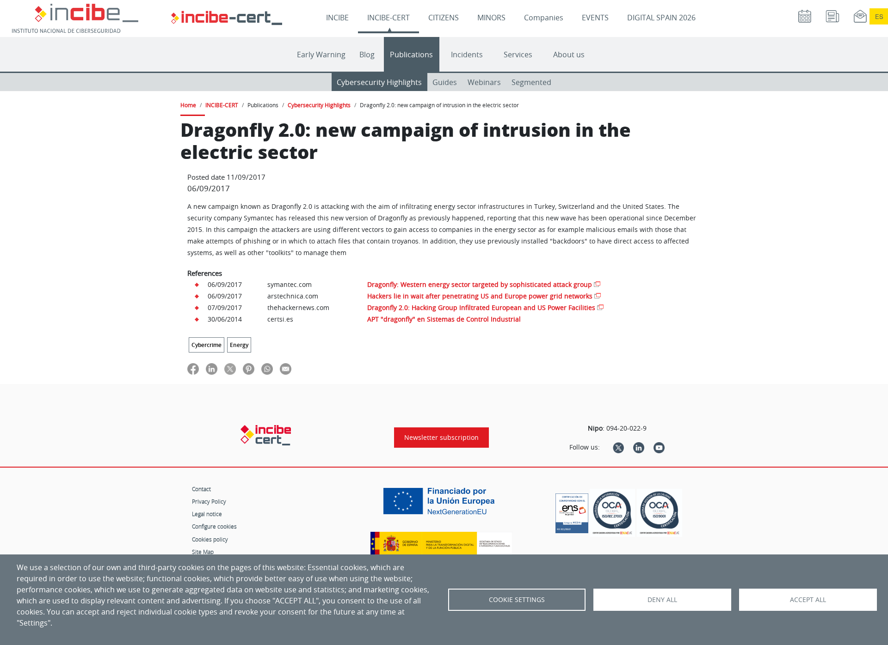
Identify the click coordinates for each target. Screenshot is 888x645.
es (879, 16)
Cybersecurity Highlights (379, 82)
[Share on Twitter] (230, 368)
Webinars (484, 82)
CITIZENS (443, 17)
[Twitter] (618, 447)
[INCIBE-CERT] (265, 435)
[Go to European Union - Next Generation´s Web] (441, 504)
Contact (201, 489)
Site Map (203, 551)
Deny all (662, 600)
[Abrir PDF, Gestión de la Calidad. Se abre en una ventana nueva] (659, 513)
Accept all (808, 600)
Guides (444, 82)
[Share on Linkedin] (211, 368)
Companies (543, 17)
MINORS (491, 17)
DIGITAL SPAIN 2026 (661, 17)
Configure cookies (214, 526)
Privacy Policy (209, 501)
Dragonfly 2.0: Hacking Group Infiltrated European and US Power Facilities (481, 307)
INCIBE (337, 17)
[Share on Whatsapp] (267, 368)
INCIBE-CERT (388, 17)
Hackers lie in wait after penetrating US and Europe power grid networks (479, 296)
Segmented (531, 82)
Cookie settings (517, 600)
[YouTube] (659, 447)
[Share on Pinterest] (248, 368)
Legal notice (207, 513)
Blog (367, 54)
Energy (239, 345)
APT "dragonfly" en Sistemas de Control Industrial (444, 319)
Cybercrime (206, 345)
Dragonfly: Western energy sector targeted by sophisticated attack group (479, 284)
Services (518, 54)
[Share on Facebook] (193, 368)
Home (188, 105)
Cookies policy (210, 539)
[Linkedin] (638, 447)
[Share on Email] (285, 368)
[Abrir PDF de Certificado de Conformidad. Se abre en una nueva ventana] (571, 511)
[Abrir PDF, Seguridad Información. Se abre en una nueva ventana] (612, 513)
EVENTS (595, 17)
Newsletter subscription (441, 437)
